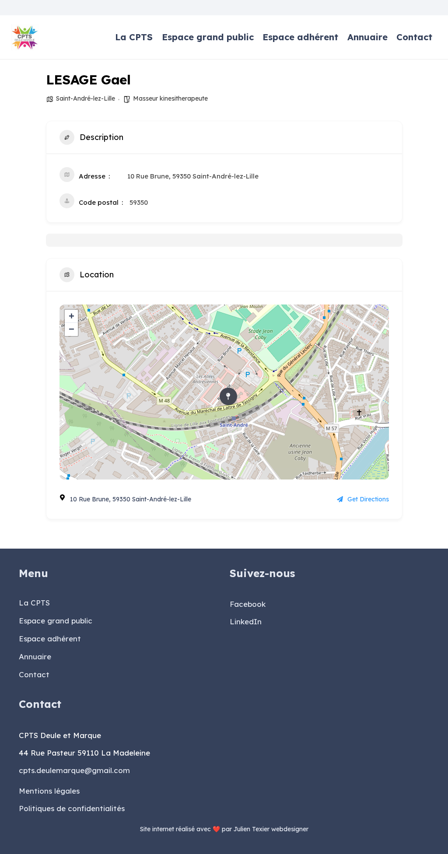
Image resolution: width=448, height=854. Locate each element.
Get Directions (368, 499)
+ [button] (71, 316)
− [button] (71, 329)
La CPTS (34, 602)
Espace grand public (55, 620)
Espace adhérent (50, 638)
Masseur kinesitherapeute (170, 98)
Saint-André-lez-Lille (85, 98)
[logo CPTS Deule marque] (25, 37)
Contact (34, 674)
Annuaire (35, 656)
